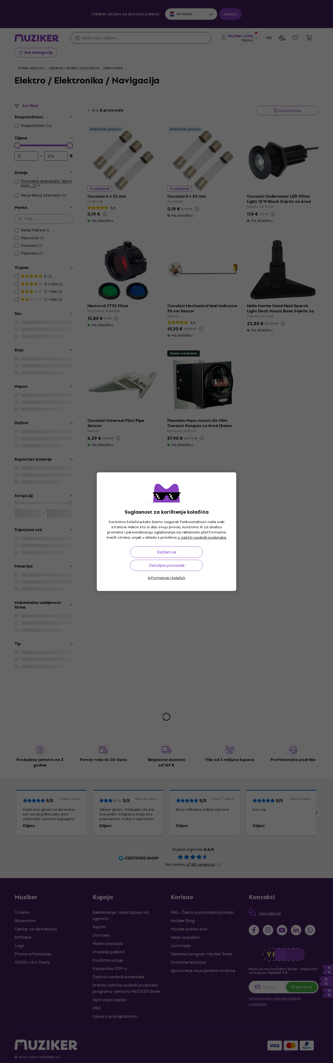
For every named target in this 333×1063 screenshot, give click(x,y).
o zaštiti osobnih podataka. (202, 537)
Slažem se (166, 552)
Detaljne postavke (166, 565)
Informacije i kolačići (166, 578)
